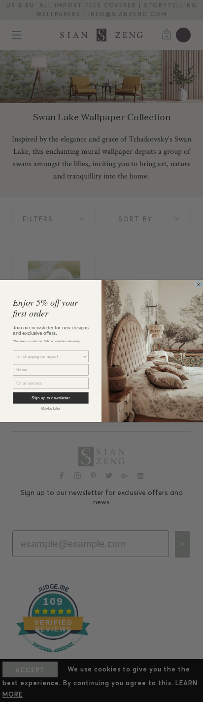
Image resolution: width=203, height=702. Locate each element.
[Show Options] (85, 356)
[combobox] (49, 356)
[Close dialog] (199, 284)
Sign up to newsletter (50, 398)
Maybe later (51, 408)
